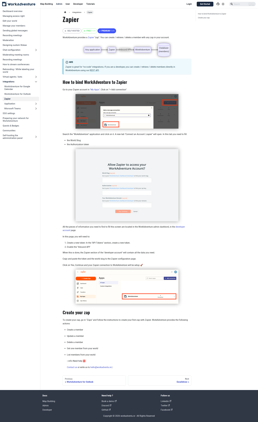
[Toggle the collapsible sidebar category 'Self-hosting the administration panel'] (36, 136)
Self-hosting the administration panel (13, 136)
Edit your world (10, 21)
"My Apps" (95, 89)
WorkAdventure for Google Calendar (17, 87)
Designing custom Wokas (15, 45)
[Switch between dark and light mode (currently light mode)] (223, 4)
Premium (106, 31)
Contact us (72, 367)
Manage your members (14, 25)
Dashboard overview (12, 11)
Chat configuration (11, 50)
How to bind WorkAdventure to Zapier (212, 14)
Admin (59, 4)
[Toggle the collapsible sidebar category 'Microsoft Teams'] (36, 108)
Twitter (164, 405)
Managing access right (14, 16)
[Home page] (65, 12)
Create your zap (204, 18)
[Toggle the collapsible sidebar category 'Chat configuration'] (36, 50)
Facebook (165, 410)
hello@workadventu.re (100, 367)
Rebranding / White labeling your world (18, 70)
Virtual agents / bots (12, 77)
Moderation (8, 40)
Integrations (8, 81)
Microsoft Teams (12, 108)
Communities (9, 130)
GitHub (105, 410)
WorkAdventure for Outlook (17, 94)
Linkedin (165, 401)
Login (189, 4)
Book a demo (108, 401)
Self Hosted (72, 31)
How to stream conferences (16, 64)
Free (89, 31)
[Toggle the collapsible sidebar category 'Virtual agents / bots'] (36, 77)
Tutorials (90, 4)
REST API (94, 70)
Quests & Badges (11, 125)
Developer (78, 4)
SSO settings (9, 113)
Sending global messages (15, 30)
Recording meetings (12, 35)
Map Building (46, 4)
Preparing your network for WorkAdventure (16, 119)
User (68, 4)
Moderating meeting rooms (16, 54)
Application (9, 103)
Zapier (7, 99)
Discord (105, 405)
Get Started (205, 4)
